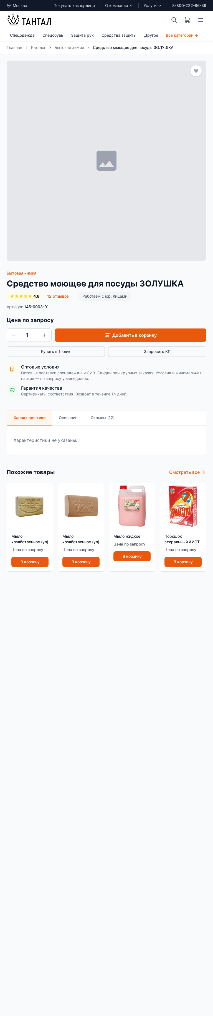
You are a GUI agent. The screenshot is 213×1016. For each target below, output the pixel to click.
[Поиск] (174, 20)
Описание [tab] (68, 417)
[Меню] (200, 20)
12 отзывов (58, 296)
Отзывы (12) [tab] (103, 417)
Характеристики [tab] (29, 417)
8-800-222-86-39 (189, 5)
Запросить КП (157, 351)
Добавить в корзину (134, 335)
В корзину (30, 561)
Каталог (38, 47)
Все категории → (182, 35)
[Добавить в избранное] (196, 70)
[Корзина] (187, 20)
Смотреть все (184, 472)
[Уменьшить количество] (13, 335)
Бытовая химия (69, 47)
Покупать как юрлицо (74, 5)
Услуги (150, 5)
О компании (116, 5)
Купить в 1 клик (55, 351)
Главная (14, 47)
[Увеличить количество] (44, 335)
